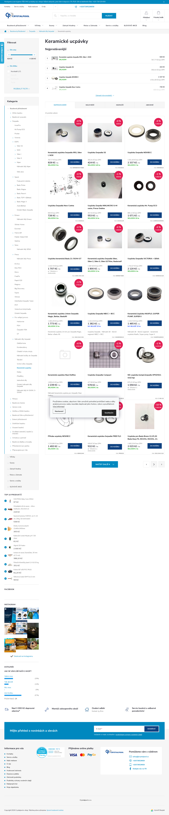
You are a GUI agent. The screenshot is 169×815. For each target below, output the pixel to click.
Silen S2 (20, 146)
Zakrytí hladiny (15, 469)
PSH (18, 326)
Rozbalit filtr (21, 88)
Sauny (12, 463)
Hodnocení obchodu (14, 770)
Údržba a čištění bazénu (20, 411)
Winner (17, 297)
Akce (13, 75)
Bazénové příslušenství (18, 108)
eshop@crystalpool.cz (141, 757)
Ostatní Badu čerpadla (25, 210)
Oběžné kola (21, 343)
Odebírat (151, 729)
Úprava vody (16, 407)
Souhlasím (109, 413)
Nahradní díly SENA (24, 249)
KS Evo (17, 264)
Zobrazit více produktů (104, 96)
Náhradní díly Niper (23, 166)
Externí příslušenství (19, 419)
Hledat (109, 15)
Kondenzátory (22, 347)
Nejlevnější (90, 105)
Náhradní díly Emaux (24, 219)
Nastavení (59, 411)
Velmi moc (8, 676)
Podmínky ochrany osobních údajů (19, 780)
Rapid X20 (18, 280)
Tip (13, 83)
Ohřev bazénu (17, 113)
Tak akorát (8, 682)
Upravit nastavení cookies (55, 810)
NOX (18, 150)
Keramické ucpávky (24, 368)
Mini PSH (18, 268)
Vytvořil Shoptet (159, 810)
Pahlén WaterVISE (21, 237)
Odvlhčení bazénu (18, 423)
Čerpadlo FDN (22, 330)
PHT (16, 305)
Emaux (17, 215)
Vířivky (12, 457)
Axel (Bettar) (21, 206)
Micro (17, 272)
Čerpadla (15, 121)
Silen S (19, 158)
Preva (17, 254)
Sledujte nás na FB (140, 769)
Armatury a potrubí (19, 438)
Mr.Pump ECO (20, 129)
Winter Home (19, 224)
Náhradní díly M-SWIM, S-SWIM (26, 391)
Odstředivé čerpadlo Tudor (24, 301)
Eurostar (18, 229)
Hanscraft (18, 233)
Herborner (20, 321)
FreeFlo (17, 276)
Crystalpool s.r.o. (86, 800)
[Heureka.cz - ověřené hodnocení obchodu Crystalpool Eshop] (50, 752)
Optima (17, 241)
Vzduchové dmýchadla (23, 309)
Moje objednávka (13, 787)
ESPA (17, 142)
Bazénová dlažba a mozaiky (22, 442)
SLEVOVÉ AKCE (16, 487)
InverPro (18, 125)
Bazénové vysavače (19, 117)
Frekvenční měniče (23, 181)
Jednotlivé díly (22, 380)
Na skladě (15, 71)
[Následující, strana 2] (154, 464)
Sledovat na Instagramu (23, 656)
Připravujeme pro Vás (20, 450)
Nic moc (7, 687)
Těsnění (19, 360)
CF (18, 334)
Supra (17, 293)
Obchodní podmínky (14, 777)
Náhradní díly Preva (24, 259)
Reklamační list (12, 784)
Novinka (14, 79)
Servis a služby (19, 7)
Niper (19, 162)
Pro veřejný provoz (21, 317)
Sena (16, 245)
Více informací (58, 406)
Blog (8, 767)
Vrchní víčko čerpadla (24, 364)
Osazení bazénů (18, 427)
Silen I (19, 154)
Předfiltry (20, 376)
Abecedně (149, 105)
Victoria (17, 138)
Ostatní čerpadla (20, 313)
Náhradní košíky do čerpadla (27, 356)
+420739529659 (139, 761)
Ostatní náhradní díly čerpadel (24, 385)
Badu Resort (21, 193)
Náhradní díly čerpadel (22, 339)
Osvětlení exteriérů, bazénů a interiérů (22, 433)
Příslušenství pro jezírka (20, 446)
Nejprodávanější (60, 105)
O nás (44, 7)
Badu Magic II (22, 202)
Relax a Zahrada (16, 475)
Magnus (17, 284)
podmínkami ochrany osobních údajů (129, 735)
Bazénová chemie (18, 403)
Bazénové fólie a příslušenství (22, 415)
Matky (19, 372)
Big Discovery (19, 288)
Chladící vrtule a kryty (24, 351)
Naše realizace (33, 7)
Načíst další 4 (103, 464)
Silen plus (20, 172)
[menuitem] (18, 25)
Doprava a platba (13, 774)
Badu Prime (21, 185)
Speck (17, 177)
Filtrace (14, 399)
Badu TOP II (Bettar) (24, 198)
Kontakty (7, 7)
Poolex (17, 134)
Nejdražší (119, 105)
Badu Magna (21, 189)
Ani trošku (8, 693)
